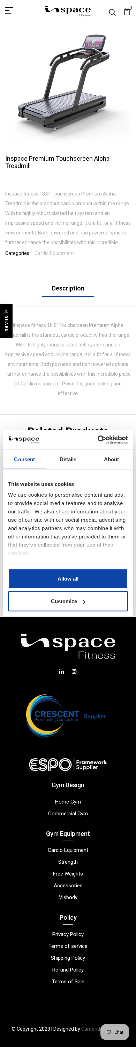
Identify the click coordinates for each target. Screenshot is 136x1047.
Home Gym (68, 802)
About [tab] (111, 459)
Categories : (18, 253)
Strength (68, 862)
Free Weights (68, 874)
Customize (64, 601)
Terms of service (68, 946)
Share (6, 324)
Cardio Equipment (54, 253)
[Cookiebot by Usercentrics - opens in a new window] (98, 440)
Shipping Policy (68, 958)
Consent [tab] (24, 459)
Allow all (68, 578)
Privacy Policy (68, 934)
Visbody (68, 897)
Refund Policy (68, 970)
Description (68, 288)
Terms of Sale (68, 981)
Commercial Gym (68, 813)
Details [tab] (68, 459)
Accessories (68, 885)
